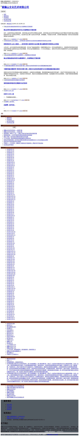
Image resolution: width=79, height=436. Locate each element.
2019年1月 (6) (10, 285)
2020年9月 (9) (10, 256)
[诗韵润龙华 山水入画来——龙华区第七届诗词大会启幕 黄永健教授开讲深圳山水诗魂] (27, 40)
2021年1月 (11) (11, 249)
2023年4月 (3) (10, 209)
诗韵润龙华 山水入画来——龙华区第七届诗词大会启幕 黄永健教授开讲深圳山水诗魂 (31, 44)
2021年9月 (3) (10, 236)
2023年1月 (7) (10, 214)
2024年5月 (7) (10, 188)
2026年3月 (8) (10, 157)
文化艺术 (11, 323)
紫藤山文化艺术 (11, 389)
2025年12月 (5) (11, 162)
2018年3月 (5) (10, 301)
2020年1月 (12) (11, 269)
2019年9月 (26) (11, 275)
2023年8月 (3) (10, 202)
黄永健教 (10, 352)
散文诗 (9, 325)
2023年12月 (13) (11, 196)
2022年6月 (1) (10, 222)
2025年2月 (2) (10, 176)
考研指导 (9, 409)
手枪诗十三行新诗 (12, 354)
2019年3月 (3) (10, 282)
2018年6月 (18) (11, 296)
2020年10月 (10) (11, 254)
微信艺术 (10, 335)
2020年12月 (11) (11, 251)
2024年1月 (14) (11, 194)
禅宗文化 (10, 333)
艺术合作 (9, 406)
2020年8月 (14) (11, 257)
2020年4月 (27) (11, 264)
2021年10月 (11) (11, 235)
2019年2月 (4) (10, 283)
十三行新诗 (11, 344)
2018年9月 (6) (10, 291)
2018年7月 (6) (10, 295)
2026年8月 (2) (10, 149)
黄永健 (10, 343)
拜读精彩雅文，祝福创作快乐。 (15, 362)
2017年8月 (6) (10, 311)
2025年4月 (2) (10, 173)
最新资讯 (6, 16)
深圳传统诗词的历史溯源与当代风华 (15, 83)
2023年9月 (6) (10, 201)
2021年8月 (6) (10, 238)
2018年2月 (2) (10, 303)
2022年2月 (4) (10, 228)
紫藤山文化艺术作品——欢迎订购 (13, 130)
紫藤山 (9, 341)
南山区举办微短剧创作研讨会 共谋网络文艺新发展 (20, 30)
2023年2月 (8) (10, 212)
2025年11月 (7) (11, 163)
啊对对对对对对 (11, 358)
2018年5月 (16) (11, 298)
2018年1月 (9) (10, 304)
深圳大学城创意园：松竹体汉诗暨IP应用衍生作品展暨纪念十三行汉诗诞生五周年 (26, 140)
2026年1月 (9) (10, 160)
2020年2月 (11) (11, 267)
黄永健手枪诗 (10, 394)
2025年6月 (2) (10, 170)
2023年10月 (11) (11, 199)
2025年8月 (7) (10, 168)
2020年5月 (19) (11, 262)
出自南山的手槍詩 (9, 144)
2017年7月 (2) (10, 312)
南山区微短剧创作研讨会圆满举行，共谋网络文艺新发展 (22, 58)
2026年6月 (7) (10, 152)
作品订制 (9, 404)
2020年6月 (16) (11, 261)
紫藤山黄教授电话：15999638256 (16, 416)
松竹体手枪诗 (7, 19)
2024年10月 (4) (11, 180)
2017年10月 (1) (11, 309)
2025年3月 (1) (10, 175)
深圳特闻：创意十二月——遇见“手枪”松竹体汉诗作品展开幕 (20, 133)
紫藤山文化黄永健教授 (14, 351)
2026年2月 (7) (10, 159)
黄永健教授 (11, 327)
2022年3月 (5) (10, 227)
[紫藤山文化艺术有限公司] (15, 7)
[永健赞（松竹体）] (9, 101)
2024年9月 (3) (10, 181)
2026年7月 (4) (10, 151)
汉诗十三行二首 (9, 94)
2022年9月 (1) (10, 217)
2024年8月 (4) (10, 183)
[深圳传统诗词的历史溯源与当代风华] (14, 80)
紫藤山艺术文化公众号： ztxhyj (15, 418)
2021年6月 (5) (10, 241)
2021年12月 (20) (11, 231)
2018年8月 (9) (10, 293)
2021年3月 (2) (10, 246)
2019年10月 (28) (11, 274)
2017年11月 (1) (11, 307)
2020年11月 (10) (11, 252)
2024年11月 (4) (11, 178)
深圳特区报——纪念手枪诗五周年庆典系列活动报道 (18, 135)
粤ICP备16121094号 (52, 434)
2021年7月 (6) (10, 240)
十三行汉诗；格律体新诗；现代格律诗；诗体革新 (21, 349)
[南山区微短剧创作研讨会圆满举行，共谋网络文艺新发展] (20, 55)
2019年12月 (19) (11, 270)
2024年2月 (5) (10, 193)
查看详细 (24, 39)
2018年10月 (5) (11, 290)
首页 (5, 14)
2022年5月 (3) (10, 223)
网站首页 (9, 23)
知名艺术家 (11, 336)
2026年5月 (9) (10, 154)
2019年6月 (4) (10, 277)
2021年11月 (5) (11, 233)
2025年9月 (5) (10, 167)
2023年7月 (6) (10, 204)
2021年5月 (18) (11, 243)
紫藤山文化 (11, 346)
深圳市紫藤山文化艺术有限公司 (15, 386)
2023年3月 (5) (10, 210)
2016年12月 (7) (11, 317)
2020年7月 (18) (11, 259)
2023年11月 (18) (11, 197)
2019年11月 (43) (11, 272)
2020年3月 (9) (10, 265)
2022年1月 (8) (10, 230)
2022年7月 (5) (10, 220)
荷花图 (9, 328)
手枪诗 (10, 339)
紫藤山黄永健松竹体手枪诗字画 (15, 387)
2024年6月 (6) (10, 186)
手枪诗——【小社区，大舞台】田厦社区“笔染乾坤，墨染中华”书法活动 (23, 143)
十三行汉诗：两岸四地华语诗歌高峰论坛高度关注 (17, 138)
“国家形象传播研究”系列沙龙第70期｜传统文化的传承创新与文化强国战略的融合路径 (32, 69)
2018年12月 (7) (11, 286)
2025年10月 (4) (11, 165)
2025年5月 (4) (10, 172)
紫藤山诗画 (11, 348)
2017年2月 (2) (10, 316)
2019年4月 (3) (10, 280)
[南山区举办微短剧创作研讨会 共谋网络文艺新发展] (18, 26)
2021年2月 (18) (11, 248)
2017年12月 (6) (11, 306)
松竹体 (10, 338)
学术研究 (6, 17)
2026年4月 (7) (10, 155)
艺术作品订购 (7, 20)
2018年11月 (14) (11, 288)
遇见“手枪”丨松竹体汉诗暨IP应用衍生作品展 (16, 136)
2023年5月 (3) (10, 207)
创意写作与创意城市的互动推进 (12, 141)
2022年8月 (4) (10, 219)
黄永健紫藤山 (10, 390)
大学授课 (9, 407)
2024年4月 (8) (10, 189)
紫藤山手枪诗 (10, 392)
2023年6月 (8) (10, 206)
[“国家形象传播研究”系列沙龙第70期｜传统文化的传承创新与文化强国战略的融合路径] (28, 65)
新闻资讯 (10, 331)
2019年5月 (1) (10, 278)
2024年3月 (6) (10, 191)
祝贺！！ (9, 360)
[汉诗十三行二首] (9, 90)
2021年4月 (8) (10, 244)
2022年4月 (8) (10, 225)
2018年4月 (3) (10, 299)
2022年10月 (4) (11, 215)
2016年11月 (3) (11, 319)
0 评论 (20, 39)
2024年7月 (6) (10, 185)
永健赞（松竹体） (9, 105)
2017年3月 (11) (11, 314)
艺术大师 (10, 330)
